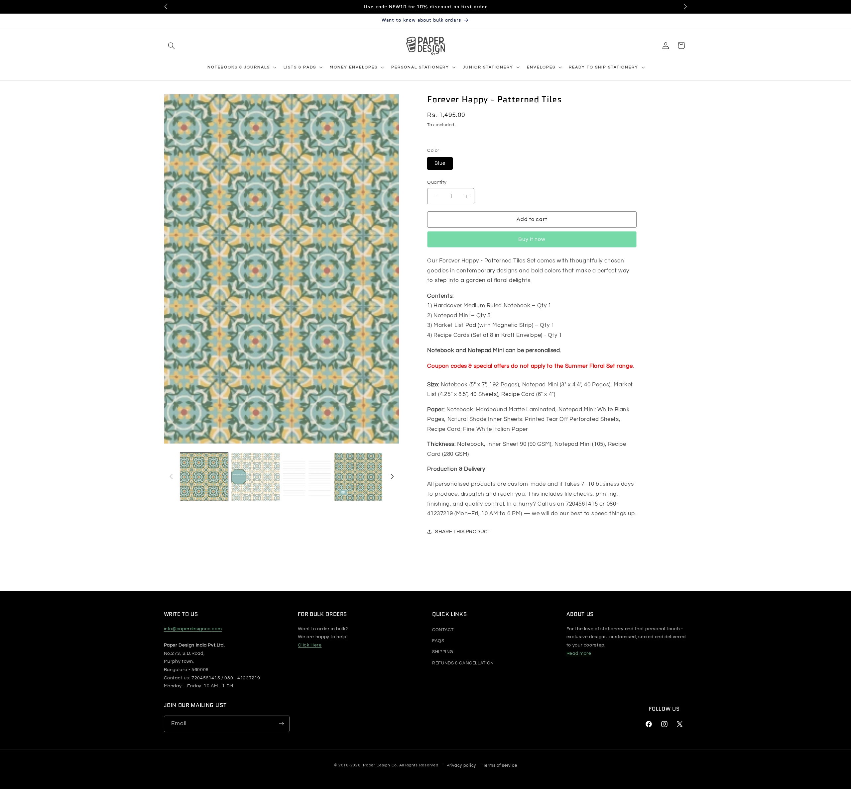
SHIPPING (442, 652)
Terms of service (500, 765)
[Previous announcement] (166, 6)
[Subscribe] (281, 724)
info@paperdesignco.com (193, 629)
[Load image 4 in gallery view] (358, 477)
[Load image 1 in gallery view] (204, 477)
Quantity (436, 182)
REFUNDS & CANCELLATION (463, 663)
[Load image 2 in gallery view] (255, 477)
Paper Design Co (380, 765)
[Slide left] (171, 476)
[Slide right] (392, 476)
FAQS (438, 641)
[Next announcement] (685, 6)
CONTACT (442, 630)
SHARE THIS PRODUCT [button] (462, 531)
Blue (439, 163)
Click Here (309, 645)
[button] (171, 45)
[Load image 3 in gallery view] (307, 477)
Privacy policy (461, 765)
